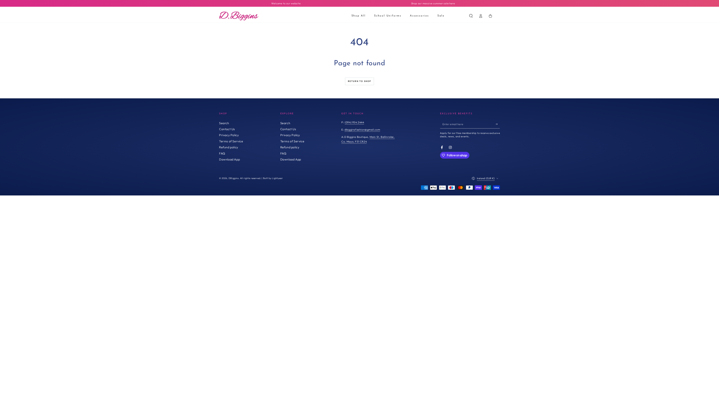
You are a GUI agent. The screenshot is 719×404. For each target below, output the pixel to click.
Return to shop (359, 81)
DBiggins (234, 178)
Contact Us (227, 129)
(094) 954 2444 (354, 122)
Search (224, 123)
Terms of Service (231, 141)
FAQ (222, 153)
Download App (229, 159)
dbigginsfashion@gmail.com (362, 129)
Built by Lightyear (273, 178)
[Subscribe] (498, 124)
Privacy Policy (229, 135)
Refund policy (228, 147)
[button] (471, 16)
